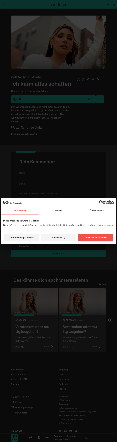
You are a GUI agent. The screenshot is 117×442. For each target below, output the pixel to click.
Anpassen (57, 237)
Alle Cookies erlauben (96, 237)
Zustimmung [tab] (20, 210)
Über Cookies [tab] (97, 210)
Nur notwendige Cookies (21, 237)
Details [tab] (58, 210)
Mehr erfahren (106, 225)
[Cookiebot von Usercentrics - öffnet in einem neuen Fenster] (101, 202)
